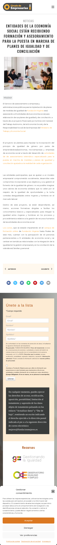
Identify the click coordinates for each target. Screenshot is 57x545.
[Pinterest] (35, 283)
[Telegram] (42, 283)
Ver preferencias (28, 535)
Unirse (11, 378)
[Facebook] (9, 283)
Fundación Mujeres (35, 111)
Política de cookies (13, 541)
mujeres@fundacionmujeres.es (23, 429)
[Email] (48, 283)
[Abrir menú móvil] (53, 7)
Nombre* (9, 325)
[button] (53, 491)
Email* (8, 316)
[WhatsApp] (28, 283)
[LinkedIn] (22, 283)
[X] (15, 283)
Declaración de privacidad (31, 541)
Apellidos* (10, 334)
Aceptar (28, 520)
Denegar (28, 528)
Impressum (46, 541)
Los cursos (7, 228)
